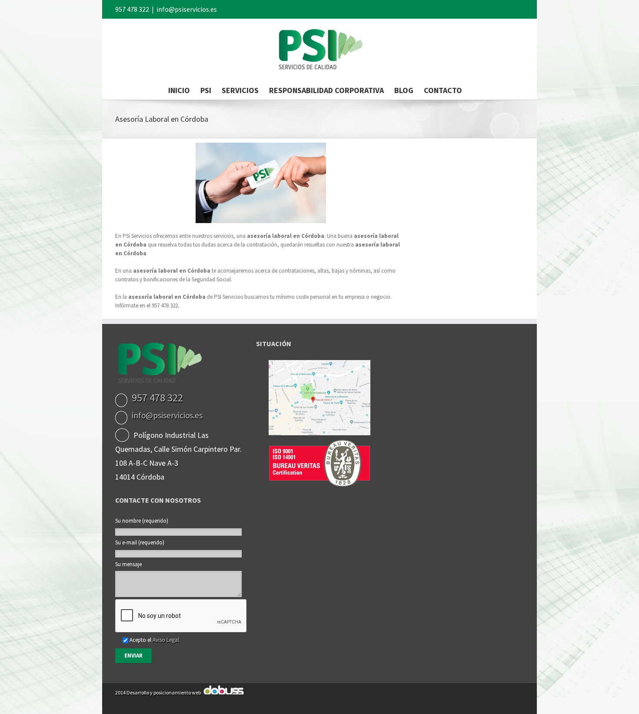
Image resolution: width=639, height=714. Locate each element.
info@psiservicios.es (186, 9)
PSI (205, 90)
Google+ (477, 9)
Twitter (508, 8)
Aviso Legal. (166, 640)
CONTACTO (443, 90)
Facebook (522, 8)
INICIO (179, 90)
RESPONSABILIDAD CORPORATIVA (326, 90)
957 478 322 (132, 9)
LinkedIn (494, 7)
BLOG (403, 90)
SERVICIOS (240, 90)
